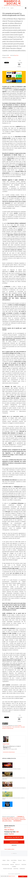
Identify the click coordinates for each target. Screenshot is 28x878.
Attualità (4, 860)
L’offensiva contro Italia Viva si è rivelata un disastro (11, 768)
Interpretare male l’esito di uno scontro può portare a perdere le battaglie (13, 798)
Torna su (15, 853)
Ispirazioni (12, 864)
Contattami (14, 866)
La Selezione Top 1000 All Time (14, 837)
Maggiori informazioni (12, 876)
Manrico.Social (15, 3)
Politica (9, 57)
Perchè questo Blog (5, 864)
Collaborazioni (22, 868)
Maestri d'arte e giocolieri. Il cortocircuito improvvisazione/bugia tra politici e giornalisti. (14, 788)
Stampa (19, 66)
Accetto (23, 876)
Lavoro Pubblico (14, 860)
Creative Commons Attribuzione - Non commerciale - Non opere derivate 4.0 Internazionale (13, 727)
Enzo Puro (16, 55)
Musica (24, 860)
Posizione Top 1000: (11, 831)
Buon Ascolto (9, 825)
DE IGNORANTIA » (18, 820)
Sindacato (20, 860)
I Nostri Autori (23, 864)
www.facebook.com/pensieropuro (9, 752)
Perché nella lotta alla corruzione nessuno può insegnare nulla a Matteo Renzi (13, 778)
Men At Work (9, 830)
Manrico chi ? (17, 864)
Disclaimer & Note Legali (7, 868)
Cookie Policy (15, 868)
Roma (14, 862)
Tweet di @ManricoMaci (9, 849)
